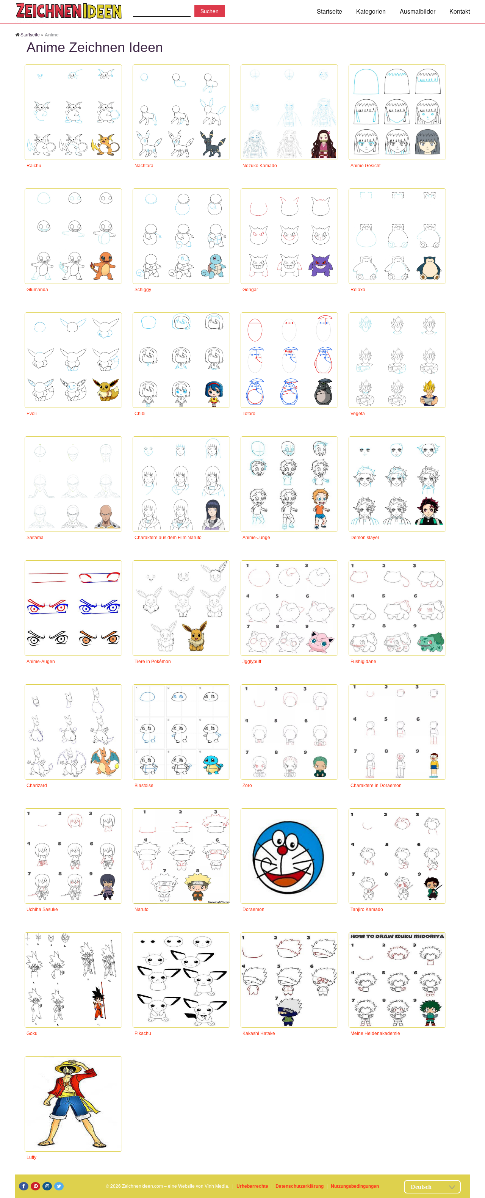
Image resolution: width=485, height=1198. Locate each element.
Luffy (31, 1157)
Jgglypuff (251, 661)
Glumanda (37, 289)
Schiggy (143, 289)
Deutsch (421, 1187)
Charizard (37, 785)
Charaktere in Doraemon (376, 785)
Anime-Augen (41, 661)
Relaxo (357, 289)
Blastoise (144, 785)
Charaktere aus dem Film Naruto (168, 537)
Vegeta (357, 413)
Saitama (35, 537)
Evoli (32, 413)
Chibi (140, 413)
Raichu (34, 165)
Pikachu (143, 1033)
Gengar (250, 289)
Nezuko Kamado (259, 165)
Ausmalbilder (417, 11)
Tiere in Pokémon (153, 661)
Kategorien (371, 11)
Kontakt (459, 11)
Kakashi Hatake (258, 1033)
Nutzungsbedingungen (355, 1185)
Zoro (247, 785)
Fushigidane (363, 661)
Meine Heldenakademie (375, 1033)
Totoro (248, 413)
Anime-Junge (256, 537)
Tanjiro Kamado (366, 909)
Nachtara (144, 165)
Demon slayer (364, 537)
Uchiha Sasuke (42, 909)
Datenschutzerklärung (299, 1185)
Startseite (329, 11)
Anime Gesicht (365, 165)
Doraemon (253, 909)
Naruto (142, 909)
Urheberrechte (252, 1185)
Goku (32, 1033)
